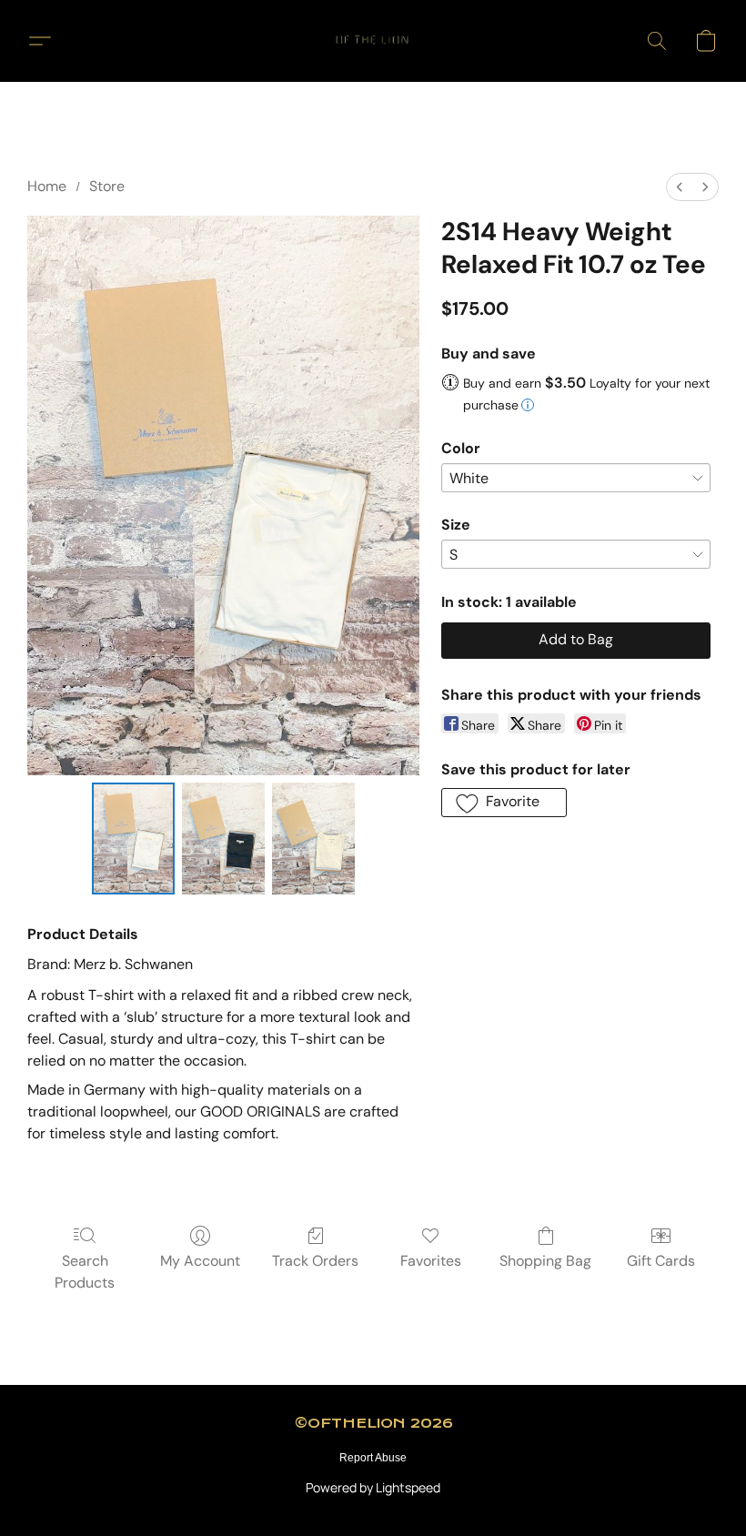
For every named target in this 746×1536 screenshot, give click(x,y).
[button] (373, 41)
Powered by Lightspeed (373, 1487)
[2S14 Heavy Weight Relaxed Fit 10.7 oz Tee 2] (313, 839)
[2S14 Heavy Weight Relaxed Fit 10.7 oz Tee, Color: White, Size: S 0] (133, 839)
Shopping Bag (545, 1260)
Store (107, 186)
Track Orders (315, 1260)
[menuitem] (679, 187)
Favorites (430, 1260)
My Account (200, 1260)
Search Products (85, 1271)
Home (46, 186)
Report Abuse (373, 1457)
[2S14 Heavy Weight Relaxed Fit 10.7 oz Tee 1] (223, 839)
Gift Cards (661, 1260)
